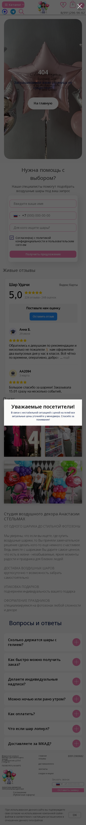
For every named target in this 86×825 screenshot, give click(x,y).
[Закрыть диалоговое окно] (79, 6)
